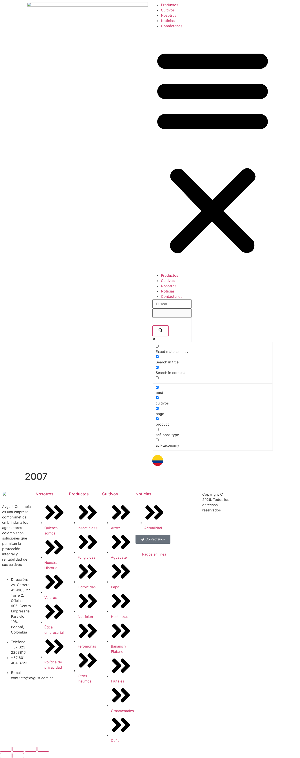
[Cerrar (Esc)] (43, 749)
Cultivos (168, 10)
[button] (212, 151)
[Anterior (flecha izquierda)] (5, 755)
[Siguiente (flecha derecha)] (18, 755)
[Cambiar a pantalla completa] (18, 749)
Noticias (168, 20)
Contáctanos (171, 26)
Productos (169, 5)
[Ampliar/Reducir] (5, 749)
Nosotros (168, 15)
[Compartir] (30, 749)
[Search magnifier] (160, 330)
